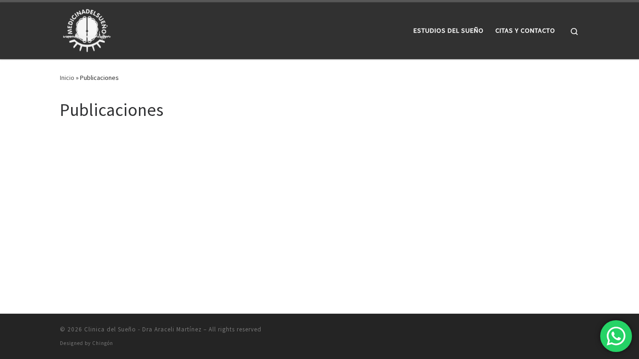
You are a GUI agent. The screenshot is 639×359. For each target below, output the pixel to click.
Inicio (67, 77)
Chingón (102, 343)
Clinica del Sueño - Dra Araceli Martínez (143, 329)
